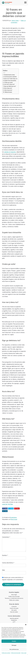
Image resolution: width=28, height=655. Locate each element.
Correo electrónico (8, 563)
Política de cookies (6, 652)
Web (3, 570)
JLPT (14, 622)
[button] (26, 624)
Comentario (6, 537)
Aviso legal (14, 594)
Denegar (14, 645)
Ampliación (14, 620)
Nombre (5, 555)
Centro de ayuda (14, 608)
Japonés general (14, 618)
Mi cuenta (14, 610)
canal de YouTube (7, 504)
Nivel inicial (14, 519)
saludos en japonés (10, 152)
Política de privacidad (15, 652)
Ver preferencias (14, 649)
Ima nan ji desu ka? (9, 84)
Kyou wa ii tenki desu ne (10, 78)
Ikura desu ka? (8, 88)
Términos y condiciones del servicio (14, 598)
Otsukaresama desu (9, 74)
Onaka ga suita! (8, 82)
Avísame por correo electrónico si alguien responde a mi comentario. (12, 578)
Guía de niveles (14, 612)
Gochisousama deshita (10, 76)
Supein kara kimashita (10, 80)
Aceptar (14, 641)
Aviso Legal (23, 652)
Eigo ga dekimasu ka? (10, 86)
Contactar (14, 606)
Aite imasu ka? (8, 90)
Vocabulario (13, 517)
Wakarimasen (8, 92)
